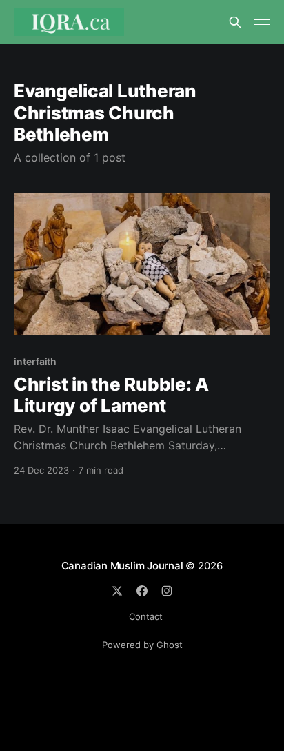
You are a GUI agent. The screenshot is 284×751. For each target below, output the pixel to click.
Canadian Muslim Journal (123, 565)
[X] (117, 590)
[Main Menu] (262, 22)
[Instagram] (166, 590)
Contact (146, 616)
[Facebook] (142, 590)
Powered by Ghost (142, 644)
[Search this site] (235, 22)
